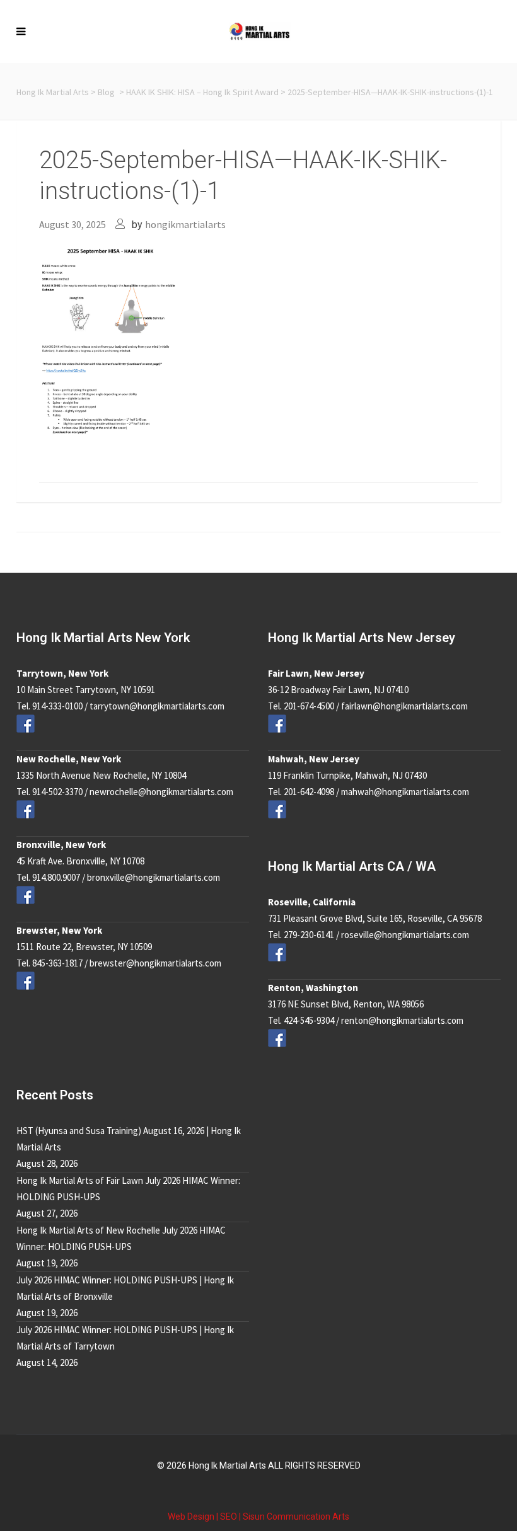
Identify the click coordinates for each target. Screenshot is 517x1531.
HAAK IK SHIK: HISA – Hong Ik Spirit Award (202, 92)
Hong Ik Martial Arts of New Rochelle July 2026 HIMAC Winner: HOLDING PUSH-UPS (121, 1238)
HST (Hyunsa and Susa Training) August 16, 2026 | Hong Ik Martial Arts (128, 1139)
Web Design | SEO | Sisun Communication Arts (258, 1516)
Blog (106, 92)
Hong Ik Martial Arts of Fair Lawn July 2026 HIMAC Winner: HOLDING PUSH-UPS (128, 1188)
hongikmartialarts (185, 224)
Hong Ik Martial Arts (52, 92)
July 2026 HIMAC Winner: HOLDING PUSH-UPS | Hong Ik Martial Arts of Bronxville (125, 1288)
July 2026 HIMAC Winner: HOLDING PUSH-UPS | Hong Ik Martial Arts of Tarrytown (125, 1338)
